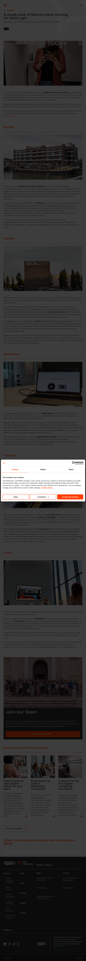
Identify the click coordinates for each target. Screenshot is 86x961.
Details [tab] (43, 469)
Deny (16, 497)
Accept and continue (70, 497)
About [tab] (71, 469)
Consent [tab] (15, 469)
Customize (42, 497)
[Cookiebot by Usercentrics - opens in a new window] (73, 463)
